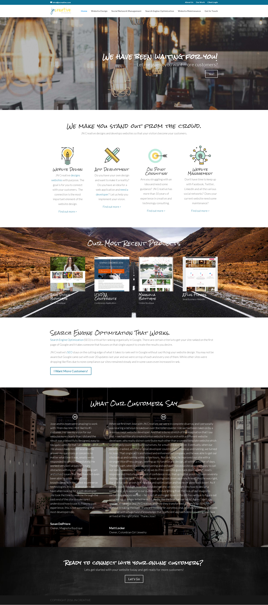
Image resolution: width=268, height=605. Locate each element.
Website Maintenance (189, 11)
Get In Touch (211, 11)
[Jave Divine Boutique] (67, 290)
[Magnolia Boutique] (156, 290)
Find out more (67, 211)
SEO (69, 352)
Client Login (212, 2)
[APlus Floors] (200, 290)
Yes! (211, 74)
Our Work (200, 2)
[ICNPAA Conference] (111, 290)
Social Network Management (126, 11)
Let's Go (134, 579)
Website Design (99, 11)
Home (84, 11)
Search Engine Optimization (159, 11)
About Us (189, 2)
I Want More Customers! (71, 371)
